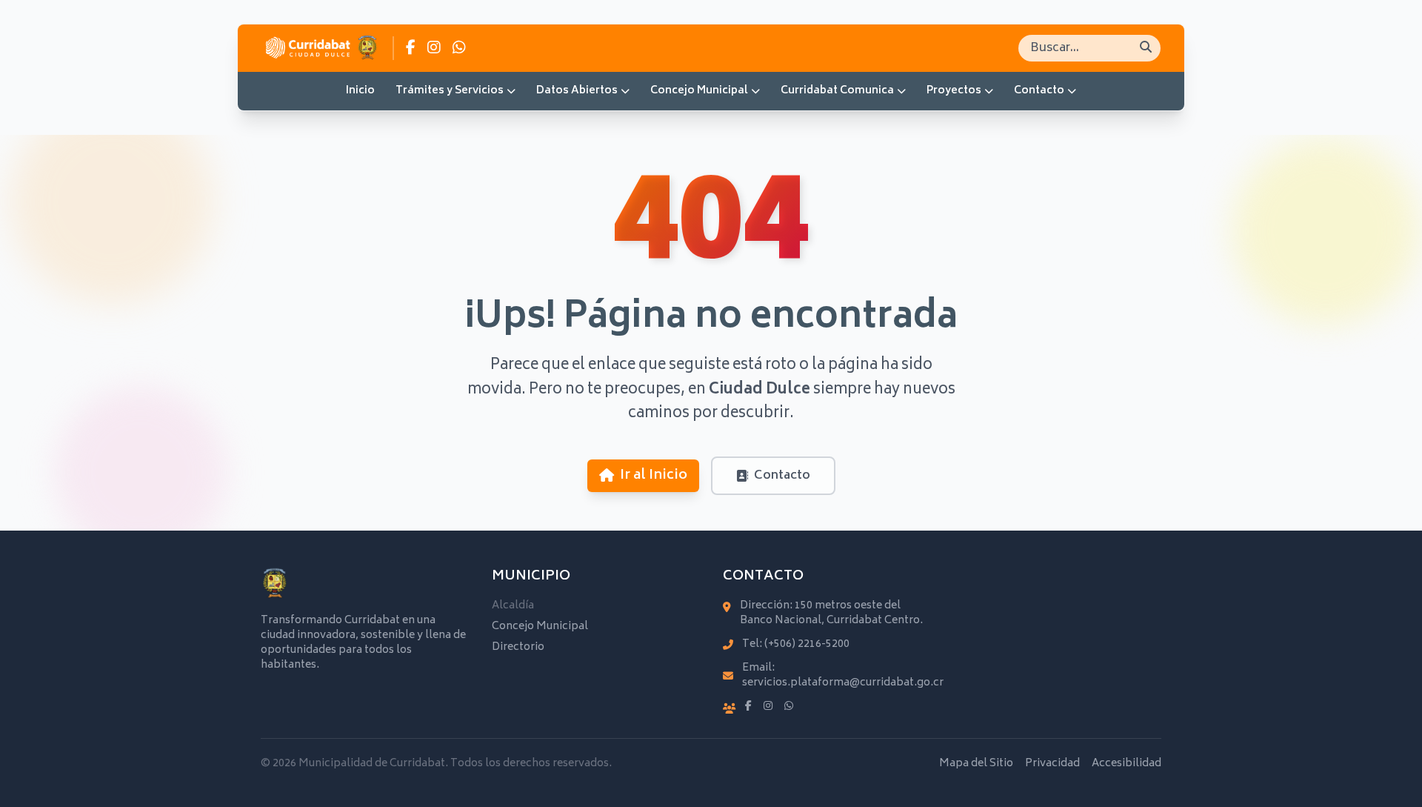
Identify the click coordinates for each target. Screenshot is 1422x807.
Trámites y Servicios (449, 91)
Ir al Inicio (653, 476)
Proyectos (954, 91)
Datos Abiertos (577, 91)
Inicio (360, 91)
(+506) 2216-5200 (806, 644)
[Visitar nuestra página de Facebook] (410, 48)
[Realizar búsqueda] (1146, 48)
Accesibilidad (1126, 764)
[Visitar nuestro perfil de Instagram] (434, 48)
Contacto (1039, 91)
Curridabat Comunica (837, 91)
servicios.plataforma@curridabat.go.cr (843, 683)
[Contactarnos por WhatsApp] (459, 48)
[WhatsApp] (788, 707)
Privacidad (1052, 764)
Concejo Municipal (699, 91)
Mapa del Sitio (976, 764)
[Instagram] (768, 707)
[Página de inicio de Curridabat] (321, 48)
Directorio (518, 647)
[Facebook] (748, 707)
